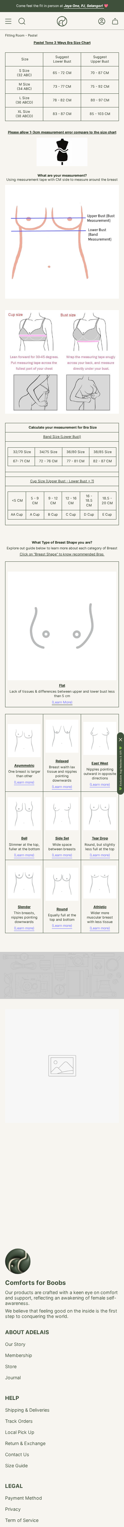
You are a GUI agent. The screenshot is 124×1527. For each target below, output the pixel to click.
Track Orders (19, 1421)
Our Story (15, 1344)
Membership (18, 1355)
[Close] (120, 739)
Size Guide (16, 1465)
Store (11, 1366)
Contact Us (17, 1454)
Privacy (13, 1509)
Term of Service (21, 1520)
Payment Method (23, 1498)
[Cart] (115, 21)
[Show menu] (8, 21)
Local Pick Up (19, 1432)
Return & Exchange (25, 1443)
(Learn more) (24, 782)
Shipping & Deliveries (27, 1410)
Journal (13, 1377)
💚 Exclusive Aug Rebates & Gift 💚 (120, 768)
